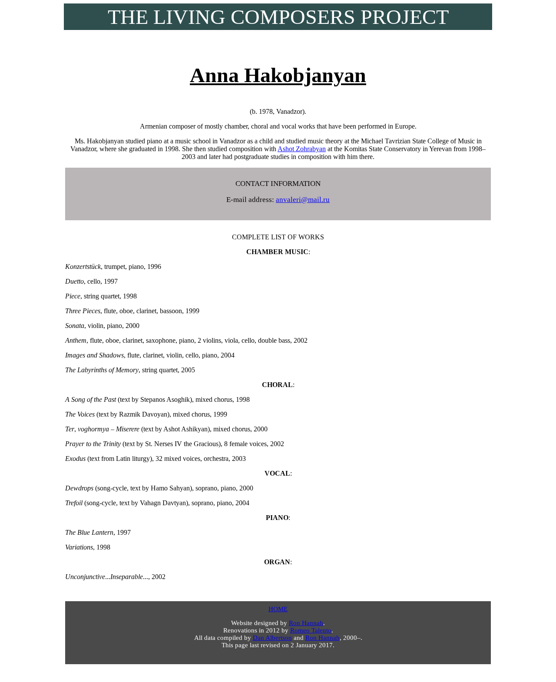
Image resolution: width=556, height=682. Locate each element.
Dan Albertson (272, 637)
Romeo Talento (310, 630)
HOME (278, 609)
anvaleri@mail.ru (303, 199)
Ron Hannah (306, 622)
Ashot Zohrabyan (302, 148)
